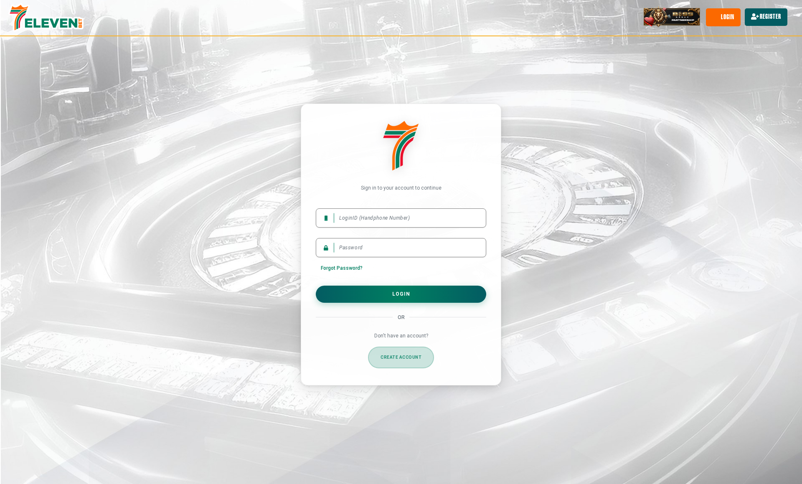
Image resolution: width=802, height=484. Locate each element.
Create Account (401, 357)
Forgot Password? (342, 268)
